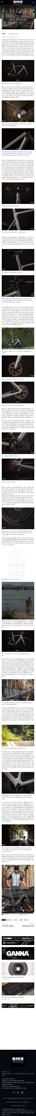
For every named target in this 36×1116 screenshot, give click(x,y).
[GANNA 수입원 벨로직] (18, 953)
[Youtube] (22, 1092)
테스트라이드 (18, 15)
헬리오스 (26, 920)
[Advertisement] (18, 1030)
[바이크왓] (18, 3)
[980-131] (18, 938)
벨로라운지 (9, 920)
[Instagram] (18, 1092)
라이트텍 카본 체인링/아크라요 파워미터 (13, 977)
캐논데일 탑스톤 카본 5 (28, 926)
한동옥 (3, 33)
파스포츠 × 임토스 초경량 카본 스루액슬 (12, 997)
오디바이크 (15, 920)
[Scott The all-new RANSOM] (18, 1006)
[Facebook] (13, 1092)
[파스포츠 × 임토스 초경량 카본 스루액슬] (18, 988)
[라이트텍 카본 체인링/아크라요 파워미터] (18, 968)
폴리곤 (21, 920)
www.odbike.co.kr (14, 914)
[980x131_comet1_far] (18, 943)
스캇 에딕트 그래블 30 (8, 926)
